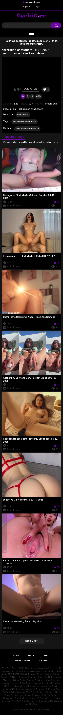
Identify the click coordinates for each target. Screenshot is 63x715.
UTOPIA (53, 41)
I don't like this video (18, 89)
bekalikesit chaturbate (24, 121)
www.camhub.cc (32, 2)
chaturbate (23, 114)
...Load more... (31, 641)
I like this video (14, 89)
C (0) (38, 96)
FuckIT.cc (28, 710)
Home (16, 655)
